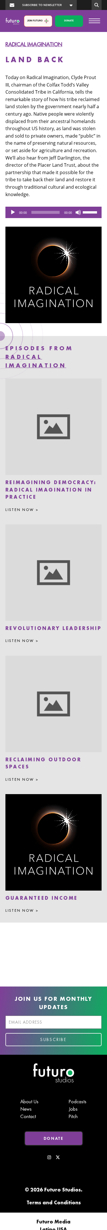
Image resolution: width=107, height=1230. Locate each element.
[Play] (13, 212)
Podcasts (77, 1102)
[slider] (91, 212)
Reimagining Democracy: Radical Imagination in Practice (51, 490)
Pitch (73, 1116)
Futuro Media (53, 1222)
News (26, 1109)
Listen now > (22, 510)
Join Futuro (35, 20)
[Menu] (94, 20)
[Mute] (78, 212)
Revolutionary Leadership (53, 628)
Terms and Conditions (54, 1203)
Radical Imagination (33, 44)
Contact (28, 1116)
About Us (29, 1102)
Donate (69, 20)
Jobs (73, 1109)
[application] (53, 212)
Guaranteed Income (41, 898)
